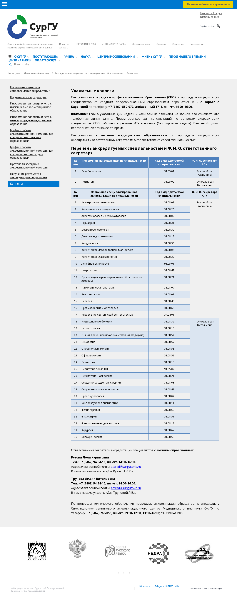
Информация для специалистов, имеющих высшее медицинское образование (30, 107)
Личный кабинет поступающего (208, 4)
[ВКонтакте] (144, 589)
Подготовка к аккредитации (28, 97)
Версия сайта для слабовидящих (206, 589)
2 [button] (124, 573)
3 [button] (129, 573)
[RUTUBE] (169, 589)
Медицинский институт (37, 73)
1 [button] (118, 573)
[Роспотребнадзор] (83, 553)
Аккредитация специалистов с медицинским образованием (88, 73)
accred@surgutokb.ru (126, 467)
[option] (43, 553)
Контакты (132, 73)
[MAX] (176, 589)
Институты (14, 73)
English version (207, 26)
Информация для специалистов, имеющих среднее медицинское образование (30, 121)
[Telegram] (159, 589)
